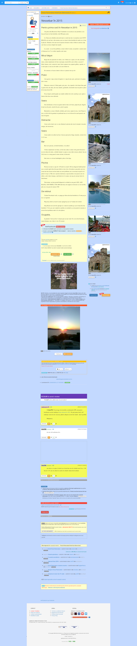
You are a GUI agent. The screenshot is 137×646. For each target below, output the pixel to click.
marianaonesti (74, 557)
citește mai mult (47, 232)
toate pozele (96, 288)
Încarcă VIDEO (106, 295)
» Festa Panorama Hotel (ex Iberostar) (68, 8)
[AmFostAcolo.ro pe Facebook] (79, 613)
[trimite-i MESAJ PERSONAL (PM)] (51, 407)
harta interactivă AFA (64, 412)
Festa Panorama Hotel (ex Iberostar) (55, 12)
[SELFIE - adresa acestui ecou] (54, 424)
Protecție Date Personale (57, 614)
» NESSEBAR (54, 8)
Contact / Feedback (35, 611)
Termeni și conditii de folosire (58, 611)
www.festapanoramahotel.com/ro (64, 379)
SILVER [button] (33, 33)
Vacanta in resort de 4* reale (56, 574)
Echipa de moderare (35, 612)
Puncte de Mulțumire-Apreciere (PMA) (64, 364)
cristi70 (72, 561)
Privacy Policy (55, 615)
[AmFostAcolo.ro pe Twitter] (86, 613)
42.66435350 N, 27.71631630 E (57, 382)
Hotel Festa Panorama (54, 549)
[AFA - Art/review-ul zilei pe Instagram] (72, 613)
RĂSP (44, 423)
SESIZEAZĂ (54, 254)
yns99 (77, 574)
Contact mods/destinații (36, 614)
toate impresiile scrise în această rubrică (55, 579)
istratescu (76, 570)
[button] (51, 423)
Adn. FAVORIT (67, 254)
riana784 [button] (43, 429)
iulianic (73, 549)
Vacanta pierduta (53, 554)
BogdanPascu (82, 565)
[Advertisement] (33, 114)
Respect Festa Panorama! (55, 570)
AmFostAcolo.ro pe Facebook (47, 600)
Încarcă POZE (93, 295)
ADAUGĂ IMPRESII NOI (49, 492)
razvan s (71, 554)
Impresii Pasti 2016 (53, 561)
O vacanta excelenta (53, 557)
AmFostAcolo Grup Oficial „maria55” (80, 617)
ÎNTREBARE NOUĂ (82, 496)
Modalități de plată (35, 615)
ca (103, 28)
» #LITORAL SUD (45, 8)
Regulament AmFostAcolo (57, 612)
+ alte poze (58, 354)
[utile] (118, 2)
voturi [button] (66, 372)
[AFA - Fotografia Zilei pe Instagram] (76, 613)
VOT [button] (108, 84)
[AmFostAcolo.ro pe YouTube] (82, 613)
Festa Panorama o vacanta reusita (57, 565)
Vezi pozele (69, 354)
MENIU (73, 13)
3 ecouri (44, 260)
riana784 (31, 15)
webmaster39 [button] (45, 407)
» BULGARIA (36, 8)
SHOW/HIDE (83, 508)
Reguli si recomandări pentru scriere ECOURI (50, 505)
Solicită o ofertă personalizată (56, 587)
